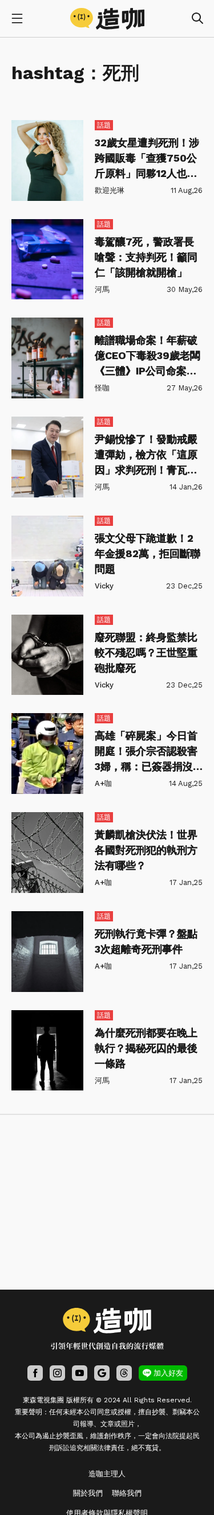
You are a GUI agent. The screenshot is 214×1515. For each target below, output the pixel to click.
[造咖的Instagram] (57, 1373)
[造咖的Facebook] (35, 1373)
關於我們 (88, 1493)
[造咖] (107, 19)
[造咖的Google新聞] (102, 1373)
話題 (104, 125)
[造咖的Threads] (124, 1373)
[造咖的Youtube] (79, 1373)
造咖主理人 (107, 1473)
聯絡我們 (127, 1493)
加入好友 (168, 1373)
